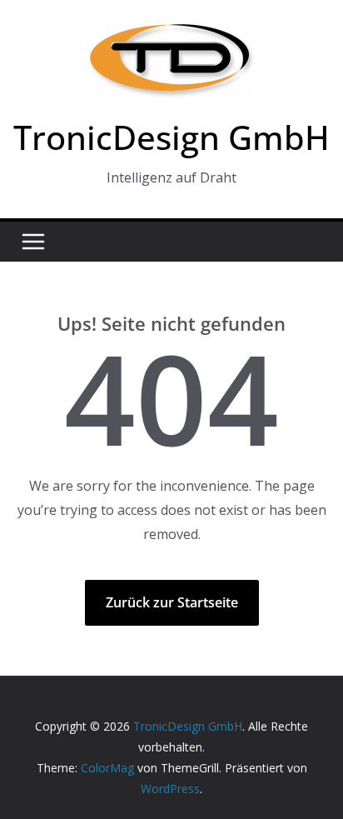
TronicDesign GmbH (171, 137)
